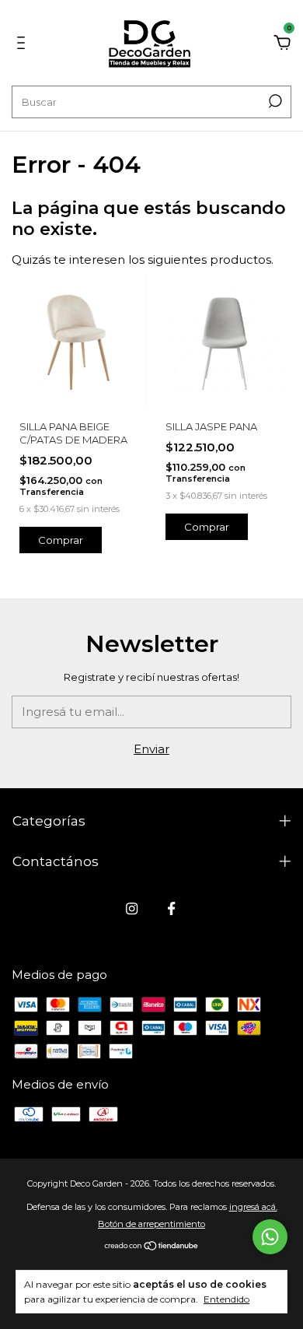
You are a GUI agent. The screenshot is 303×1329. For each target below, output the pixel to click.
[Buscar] (273, 101)
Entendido (226, 1299)
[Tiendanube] (151, 1247)
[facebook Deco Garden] (171, 908)
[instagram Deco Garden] (131, 908)
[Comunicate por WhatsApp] (269, 1236)
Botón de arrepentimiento (151, 1224)
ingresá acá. (253, 1206)
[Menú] (24, 45)
